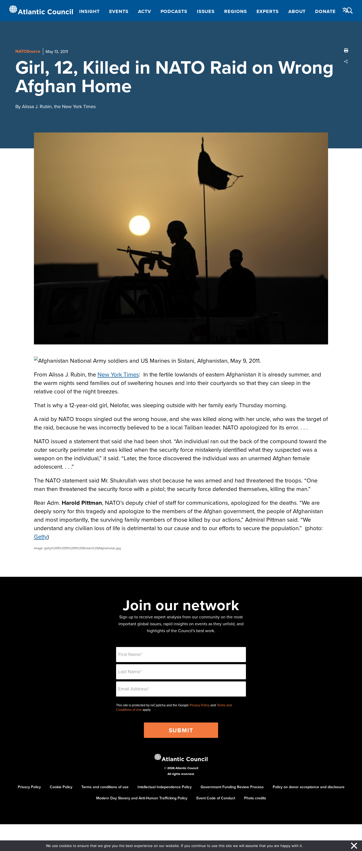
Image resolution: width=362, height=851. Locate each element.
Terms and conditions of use (105, 787)
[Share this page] (346, 61)
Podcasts (174, 11)
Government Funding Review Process (232, 787)
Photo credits (255, 798)
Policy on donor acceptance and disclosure (309, 787)
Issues (206, 11)
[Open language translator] (346, 10)
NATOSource (27, 51)
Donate (325, 11)
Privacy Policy (199, 705)
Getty (40, 536)
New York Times (118, 374)
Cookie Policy (61, 787)
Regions (235, 11)
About (297, 11)
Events (119, 11)
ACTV (144, 11)
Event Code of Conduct (215, 798)
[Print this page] (346, 50)
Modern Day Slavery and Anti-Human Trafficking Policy (141, 798)
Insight (89, 11)
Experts (268, 11)
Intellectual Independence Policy (165, 787)
